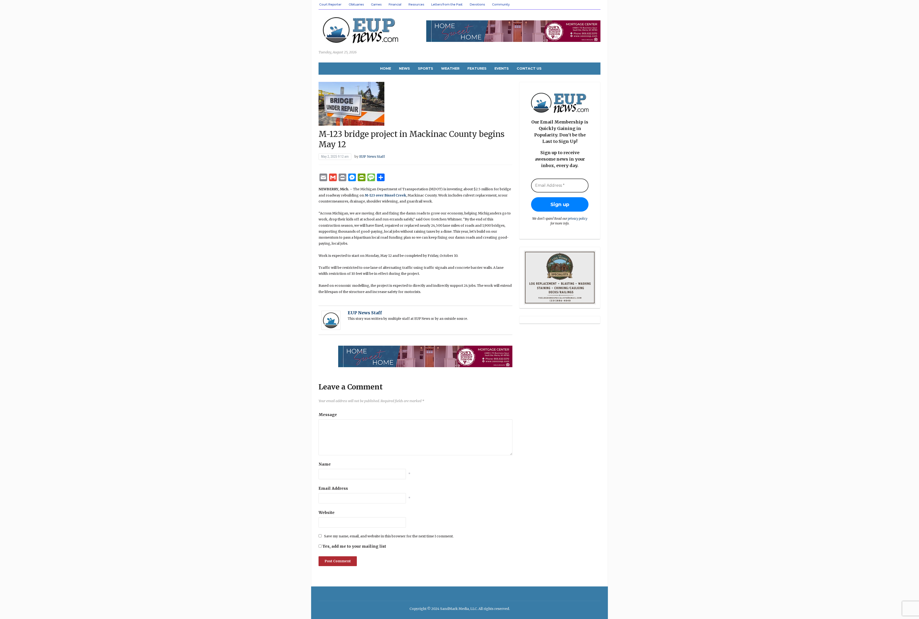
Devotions (477, 4)
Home (385, 68)
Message (328, 414)
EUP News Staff (372, 156)
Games (376, 4)
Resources (416, 4)
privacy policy (577, 219)
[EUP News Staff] (331, 320)
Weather (450, 68)
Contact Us (529, 68)
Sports (425, 68)
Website (327, 512)
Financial (395, 4)
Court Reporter (330, 4)
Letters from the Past (447, 4)
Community (501, 4)
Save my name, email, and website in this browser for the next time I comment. (389, 536)
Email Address (333, 488)
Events (501, 68)
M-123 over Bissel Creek (385, 195)
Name (325, 464)
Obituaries (356, 4)
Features (477, 68)
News (404, 68)
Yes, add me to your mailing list (354, 546)
